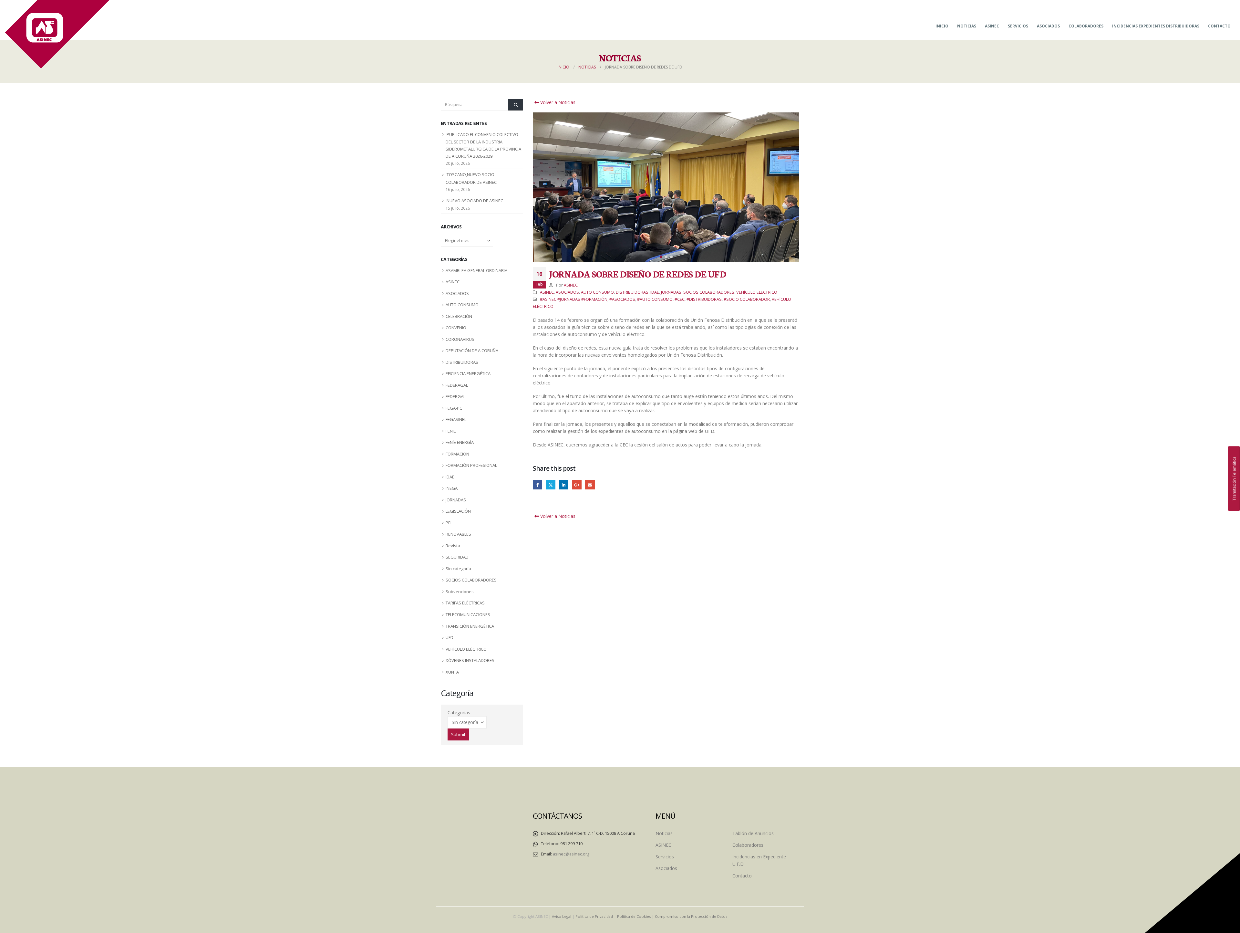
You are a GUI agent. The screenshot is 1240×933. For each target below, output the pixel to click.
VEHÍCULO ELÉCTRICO (756, 292)
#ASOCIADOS (622, 299)
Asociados (1048, 26)
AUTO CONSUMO (597, 292)
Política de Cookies (634, 916)
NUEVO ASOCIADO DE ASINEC (475, 201)
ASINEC (992, 26)
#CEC (680, 299)
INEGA (452, 488)
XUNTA (452, 672)
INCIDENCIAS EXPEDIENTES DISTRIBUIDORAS (1155, 26)
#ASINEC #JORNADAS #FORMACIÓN (573, 299)
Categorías (459, 712)
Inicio (941, 26)
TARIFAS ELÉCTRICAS (465, 603)
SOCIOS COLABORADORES (708, 292)
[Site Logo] (57, 34)
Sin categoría (458, 568)
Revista (453, 546)
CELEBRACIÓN (459, 316)
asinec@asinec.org (571, 854)
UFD (449, 637)
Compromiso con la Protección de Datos (691, 916)
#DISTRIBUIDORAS (704, 299)
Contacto (1219, 26)
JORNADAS (671, 292)
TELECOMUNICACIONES (468, 614)
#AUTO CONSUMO (655, 299)
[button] (534, 187)
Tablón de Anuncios (753, 833)
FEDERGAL (455, 396)
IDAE (654, 292)
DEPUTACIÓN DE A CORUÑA (472, 350)
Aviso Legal (561, 916)
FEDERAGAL (457, 385)
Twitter (550, 484)
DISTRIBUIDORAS (632, 292)
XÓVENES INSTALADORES (470, 660)
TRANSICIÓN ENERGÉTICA (470, 626)
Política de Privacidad (594, 916)
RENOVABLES (458, 534)
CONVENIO (456, 327)
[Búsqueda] (515, 104)
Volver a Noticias (557, 102)
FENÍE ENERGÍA (460, 442)
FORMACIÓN (457, 454)
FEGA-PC (454, 408)
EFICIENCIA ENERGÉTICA (468, 373)
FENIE (451, 431)
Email (589, 484)
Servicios (1018, 26)
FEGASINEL (456, 419)
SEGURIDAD (457, 557)
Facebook (537, 484)
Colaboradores (1086, 26)
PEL (449, 523)
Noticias (966, 26)
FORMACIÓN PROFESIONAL (471, 465)
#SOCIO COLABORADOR (747, 299)
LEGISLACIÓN (458, 511)
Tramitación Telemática (1234, 478)
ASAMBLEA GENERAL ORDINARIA (476, 270)
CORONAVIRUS (460, 339)
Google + (577, 484)
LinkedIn (563, 484)
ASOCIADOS (567, 292)
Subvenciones (460, 591)
